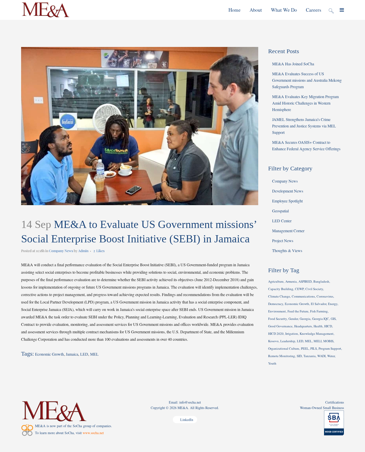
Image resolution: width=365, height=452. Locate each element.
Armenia (291, 281)
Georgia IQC (320, 318)
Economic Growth (49, 354)
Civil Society (314, 289)
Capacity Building (280, 289)
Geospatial (280, 210)
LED (84, 354)
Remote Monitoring (281, 356)
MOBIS (328, 341)
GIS (333, 318)
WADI (321, 356)
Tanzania (309, 356)
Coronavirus (325, 296)
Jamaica (72, 354)
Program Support (330, 348)
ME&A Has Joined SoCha (293, 63)
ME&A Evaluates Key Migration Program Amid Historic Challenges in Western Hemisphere (305, 103)
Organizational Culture (283, 348)
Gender (293, 318)
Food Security (277, 318)
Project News (282, 240)
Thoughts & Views (287, 250)
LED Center (282, 220)
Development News (287, 190)
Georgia (305, 318)
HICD (328, 326)
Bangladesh (321, 281)
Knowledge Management (316, 333)
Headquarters (303, 326)
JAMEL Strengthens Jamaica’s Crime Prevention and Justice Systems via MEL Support (304, 126)
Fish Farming (319, 311)
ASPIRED (305, 281)
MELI (318, 341)
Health (318, 326)
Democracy (275, 303)
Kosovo (273, 341)
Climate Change (279, 296)
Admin (83, 250)
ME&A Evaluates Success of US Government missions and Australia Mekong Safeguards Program (307, 80)
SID (299, 356)
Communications (303, 296)
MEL (94, 354)
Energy (332, 303)
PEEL (305, 348)
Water (331, 356)
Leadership (287, 341)
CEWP (299, 289)
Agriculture (276, 281)
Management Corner (288, 230)
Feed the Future (298, 311)
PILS (313, 348)
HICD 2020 (276, 333)
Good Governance (280, 326)
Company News (61, 250)
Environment (277, 311)
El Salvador (318, 303)
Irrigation (291, 333)
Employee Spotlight (287, 200)
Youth (272, 363)
